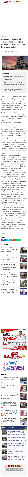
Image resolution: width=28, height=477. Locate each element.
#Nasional (4, 233)
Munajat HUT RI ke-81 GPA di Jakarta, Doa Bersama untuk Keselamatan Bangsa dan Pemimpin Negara (13, 78)
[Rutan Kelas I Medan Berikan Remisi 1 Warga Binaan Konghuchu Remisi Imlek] (23, 421)
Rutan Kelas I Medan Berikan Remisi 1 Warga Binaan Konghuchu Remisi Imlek (8, 420)
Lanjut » (24, 461)
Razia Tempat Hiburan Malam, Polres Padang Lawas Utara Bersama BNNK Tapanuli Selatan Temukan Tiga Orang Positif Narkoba (16, 439)
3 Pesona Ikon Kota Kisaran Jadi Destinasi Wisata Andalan (9, 378)
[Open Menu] (2, 1)
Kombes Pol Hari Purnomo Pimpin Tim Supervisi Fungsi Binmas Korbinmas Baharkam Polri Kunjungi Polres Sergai (10, 396)
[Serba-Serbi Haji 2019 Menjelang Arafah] (23, 388)
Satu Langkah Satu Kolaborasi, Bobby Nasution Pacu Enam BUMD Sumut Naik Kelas (16, 445)
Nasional (6, 36)
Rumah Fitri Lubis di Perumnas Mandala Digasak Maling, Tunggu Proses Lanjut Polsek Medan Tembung (9, 413)
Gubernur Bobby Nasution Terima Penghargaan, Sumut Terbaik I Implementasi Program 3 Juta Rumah (14, 84)
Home (2, 36)
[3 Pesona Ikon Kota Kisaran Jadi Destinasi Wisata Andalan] (23, 380)
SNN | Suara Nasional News (18, 474)
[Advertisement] (14, 21)
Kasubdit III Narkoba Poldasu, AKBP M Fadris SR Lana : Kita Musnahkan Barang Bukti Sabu (9, 404)
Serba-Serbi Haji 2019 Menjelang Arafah (9, 386)
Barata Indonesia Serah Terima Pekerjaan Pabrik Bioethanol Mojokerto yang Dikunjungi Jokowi (13, 43)
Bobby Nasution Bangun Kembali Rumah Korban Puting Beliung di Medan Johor (15, 451)
